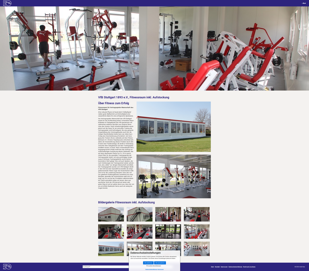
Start (212, 267)
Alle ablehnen (148, 263)
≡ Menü (304, 3)
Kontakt (217, 267)
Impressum (224, 267)
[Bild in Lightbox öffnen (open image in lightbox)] (174, 127)
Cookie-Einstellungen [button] (154, 266)
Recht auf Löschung (249, 267)
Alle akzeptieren (160, 263)
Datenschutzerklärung (235, 267)
